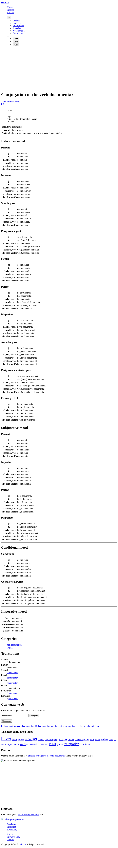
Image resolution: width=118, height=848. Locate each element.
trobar (16, 744)
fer (65, 739)
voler (23, 744)
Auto (16, 45)
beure (87, 744)
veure (21, 739)
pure (53, 726)
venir (82, 744)
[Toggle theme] (8, 36)
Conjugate (33, 716)
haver (6, 738)
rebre (46, 744)
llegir (3, 744)
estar (52, 743)
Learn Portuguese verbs (28, 814)
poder (74, 744)
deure (111, 739)
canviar (71, 739)
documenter (12, 678)
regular (10, 647)
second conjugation (25, 726)
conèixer (79, 739)
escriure (29, 744)
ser (34, 738)
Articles (10, 12)
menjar (8, 744)
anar (86, 739)
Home (10, 7)
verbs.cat (5, 2)
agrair (60, 739)
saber (104, 739)
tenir (67, 744)
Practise (10, 10)
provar (97, 739)
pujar (60, 744)
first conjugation (14, 645)
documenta (13, 698)
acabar (36, 744)
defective (95, 726)
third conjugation (42, 726)
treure (42, 744)
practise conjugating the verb (46, 755)
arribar (28, 739)
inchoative (59, 726)
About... (10, 834)
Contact (10, 839)
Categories (6, 721)
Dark (16, 42)
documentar (12, 672)
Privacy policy (13, 837)
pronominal (70, 726)
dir (115, 740)
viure (55, 740)
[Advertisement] (59, 69)
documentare (13, 683)
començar (42, 739)
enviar (14, 739)
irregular (87, 726)
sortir (92, 740)
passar (50, 739)
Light (16, 39)
